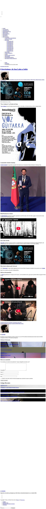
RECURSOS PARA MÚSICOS (11, 58)
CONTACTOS (5, 502)
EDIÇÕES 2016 (10, 49)
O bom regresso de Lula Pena (6, 349)
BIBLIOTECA (5, 32)
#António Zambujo (26, 79)
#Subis (43, 79)
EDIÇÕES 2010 (10, 46)
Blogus (17, 499)
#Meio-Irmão (32, 79)
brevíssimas (2, 66)
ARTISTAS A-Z (6, 30)
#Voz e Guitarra (3, 80)
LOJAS (6, 54)
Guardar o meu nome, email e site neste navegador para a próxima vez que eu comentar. (17, 378)
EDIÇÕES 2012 (10, 44)
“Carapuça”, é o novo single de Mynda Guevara (9, 387)
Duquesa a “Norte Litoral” (5, 355)
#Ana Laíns (21, 79)
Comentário (2, 370)
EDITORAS (7, 52)
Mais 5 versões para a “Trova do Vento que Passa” (10, 400)
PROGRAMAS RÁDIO (9, 57)
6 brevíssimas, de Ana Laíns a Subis (14, 69)
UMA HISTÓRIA (6, 33)
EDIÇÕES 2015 (10, 51)
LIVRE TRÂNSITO (8, 53)
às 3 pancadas (2, 389)
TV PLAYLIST (5, 29)
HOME (4, 28)
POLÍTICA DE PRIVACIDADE (9, 503)
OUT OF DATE (6, 37)
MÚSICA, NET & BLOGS (10, 55)
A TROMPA (16, 4)
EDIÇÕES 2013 (10, 43)
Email (1, 374)
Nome (1, 372)
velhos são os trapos (4, 394)
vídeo (6, 342)
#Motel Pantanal (38, 79)
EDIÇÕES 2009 (10, 47)
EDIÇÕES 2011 (10, 45)
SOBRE (4, 501)
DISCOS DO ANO (8, 39)
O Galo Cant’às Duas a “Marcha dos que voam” (9, 344)
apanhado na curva (3, 385)
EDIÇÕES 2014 (10, 42)
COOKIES (5, 504)
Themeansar (22, 499)
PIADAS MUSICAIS (7, 31)
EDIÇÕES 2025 (10, 41)
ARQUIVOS (5, 36)
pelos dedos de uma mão (4, 398)
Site (1, 376)
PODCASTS (5, 34)
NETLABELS (7, 56)
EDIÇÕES (7, 40)
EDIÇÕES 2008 (10, 48)
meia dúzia (7, 66)
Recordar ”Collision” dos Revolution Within (8, 396)
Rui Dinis (12, 79)
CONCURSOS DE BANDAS (10, 38)
